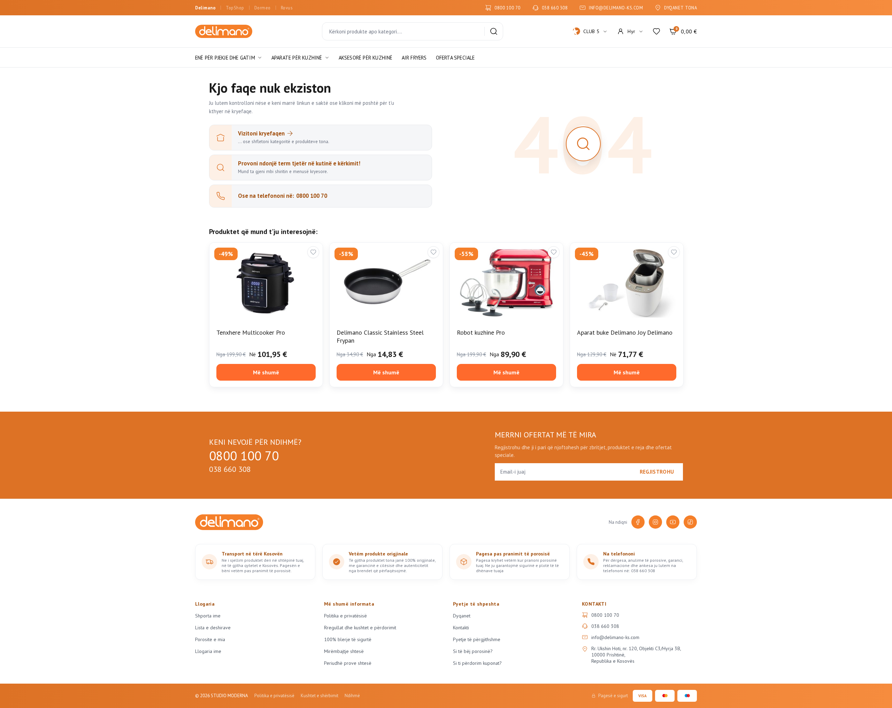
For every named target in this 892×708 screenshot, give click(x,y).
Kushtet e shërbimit (319, 696)
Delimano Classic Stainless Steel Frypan (380, 336)
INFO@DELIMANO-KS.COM (616, 7)
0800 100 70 (507, 7)
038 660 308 (555, 7)
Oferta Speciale (455, 57)
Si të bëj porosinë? (473, 651)
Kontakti (461, 627)
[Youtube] (672, 522)
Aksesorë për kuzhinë (366, 57)
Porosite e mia (210, 639)
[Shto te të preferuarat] (313, 252)
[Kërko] (494, 31)
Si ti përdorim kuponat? (477, 663)
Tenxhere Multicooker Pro (250, 332)
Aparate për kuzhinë (296, 57)
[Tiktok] (690, 522)
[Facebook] (638, 522)
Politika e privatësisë (345, 616)
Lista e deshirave (213, 627)
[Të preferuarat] (656, 31)
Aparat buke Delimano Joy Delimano (624, 332)
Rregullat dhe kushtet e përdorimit (360, 627)
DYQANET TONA (680, 7)
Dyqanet (461, 616)
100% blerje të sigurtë (347, 639)
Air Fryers (414, 57)
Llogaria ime (208, 651)
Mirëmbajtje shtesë (344, 651)
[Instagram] (655, 522)
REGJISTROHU (657, 471)
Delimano (205, 7)
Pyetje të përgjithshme (476, 639)
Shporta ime (208, 616)
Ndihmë (352, 696)
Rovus (287, 7)
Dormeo (262, 7)
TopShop (235, 7)
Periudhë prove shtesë (347, 663)
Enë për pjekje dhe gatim (225, 57)
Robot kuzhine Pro (481, 332)
